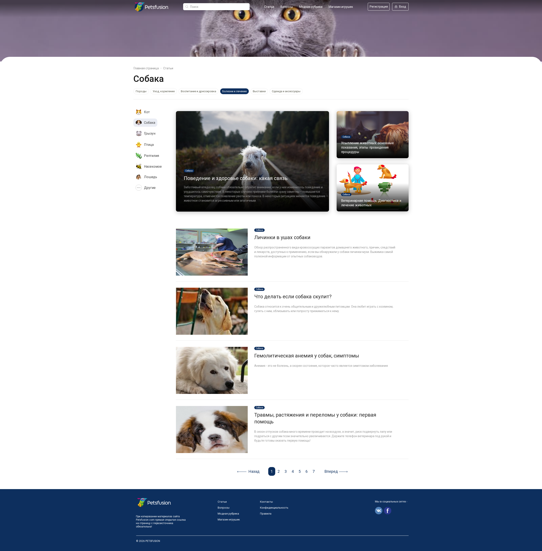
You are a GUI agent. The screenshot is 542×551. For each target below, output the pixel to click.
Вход (402, 6)
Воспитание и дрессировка (198, 91)
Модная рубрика (310, 6)
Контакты (266, 501)
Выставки (259, 91)
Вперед (331, 471)
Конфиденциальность (274, 507)
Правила (265, 513)
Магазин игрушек (341, 6)
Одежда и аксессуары (286, 91)
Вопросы (287, 6)
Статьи (269, 6)
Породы (141, 91)
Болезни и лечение (234, 91)
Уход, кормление (164, 91)
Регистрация (379, 6)
